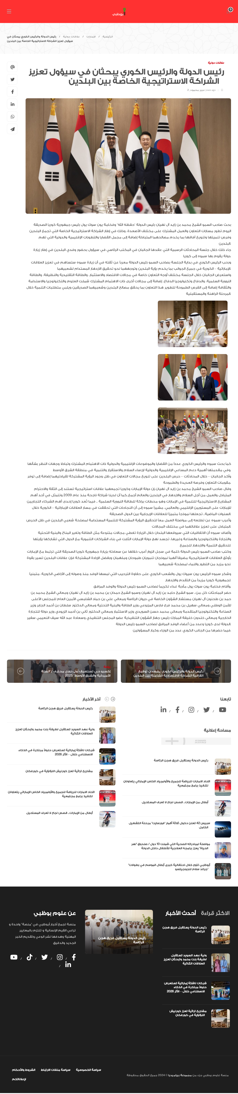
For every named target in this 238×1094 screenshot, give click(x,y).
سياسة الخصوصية (88, 1069)
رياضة (106, 666)
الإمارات (91, 36)
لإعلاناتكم (19, 1079)
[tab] (180, 913)
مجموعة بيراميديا (180, 1075)
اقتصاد (199, 666)
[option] (61, 766)
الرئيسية (107, 36)
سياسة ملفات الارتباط (55, 1069)
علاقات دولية (71, 36)
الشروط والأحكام (23, 1069)
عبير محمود (197, 90)
